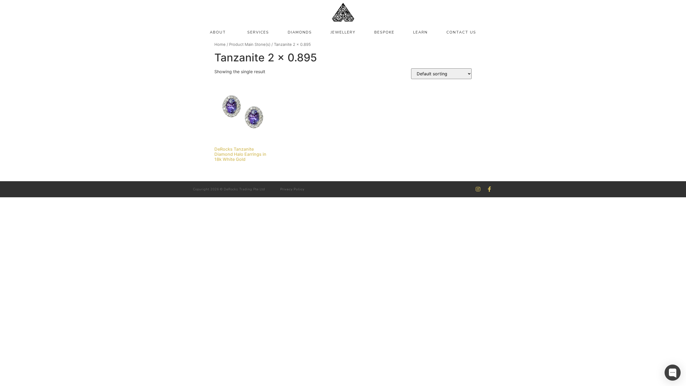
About (218, 32)
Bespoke (384, 32)
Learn (420, 32)
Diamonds (300, 32)
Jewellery (343, 32)
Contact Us (461, 32)
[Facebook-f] (489, 189)
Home (220, 44)
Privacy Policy (292, 189)
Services (258, 32)
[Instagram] (478, 189)
